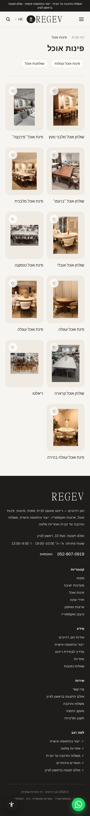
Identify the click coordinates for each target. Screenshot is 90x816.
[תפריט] (81, 19)
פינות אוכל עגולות (67, 63)
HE (20, 19)
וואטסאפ (46, 554)
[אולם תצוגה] (31, 19)
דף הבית (78, 37)
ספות (80, 578)
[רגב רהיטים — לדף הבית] (49, 19)
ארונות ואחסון (74, 607)
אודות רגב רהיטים (71, 637)
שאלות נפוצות (74, 666)
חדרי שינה (77, 600)
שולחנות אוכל (34, 63)
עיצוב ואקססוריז (72, 614)
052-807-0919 (70, 554)
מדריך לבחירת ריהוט (69, 652)
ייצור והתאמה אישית (69, 644)
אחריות (79, 659)
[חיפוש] (8, 19)
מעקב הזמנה (75, 711)
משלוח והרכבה (73, 704)
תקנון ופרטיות (74, 718)
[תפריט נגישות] (11, 804)
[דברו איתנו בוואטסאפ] (78, 804)
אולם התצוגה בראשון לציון (65, 696)
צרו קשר (78, 689)
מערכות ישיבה (74, 585)
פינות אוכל (76, 592)
